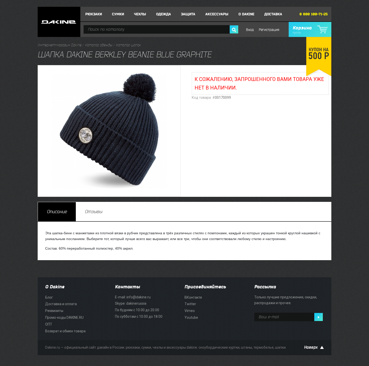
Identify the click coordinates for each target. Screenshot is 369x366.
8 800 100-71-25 (313, 14)
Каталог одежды (98, 45)
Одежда (163, 14)
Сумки (118, 14)
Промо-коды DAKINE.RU (64, 317)
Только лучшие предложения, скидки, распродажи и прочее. (285, 300)
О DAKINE (246, 14)
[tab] (57, 211)
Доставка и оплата (61, 304)
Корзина (302, 29)
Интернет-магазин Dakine (59, 45)
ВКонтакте (193, 297)
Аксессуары (216, 14)
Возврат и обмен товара (65, 331)
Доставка (273, 14)
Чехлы (140, 14)
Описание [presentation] (57, 211)
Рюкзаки (93, 14)
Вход (250, 30)
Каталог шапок (128, 45)
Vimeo (189, 311)
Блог (49, 297)
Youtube (191, 317)
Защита (188, 14)
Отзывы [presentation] (93, 211)
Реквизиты (54, 311)
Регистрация (269, 30)
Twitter (190, 304)
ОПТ (48, 324)
